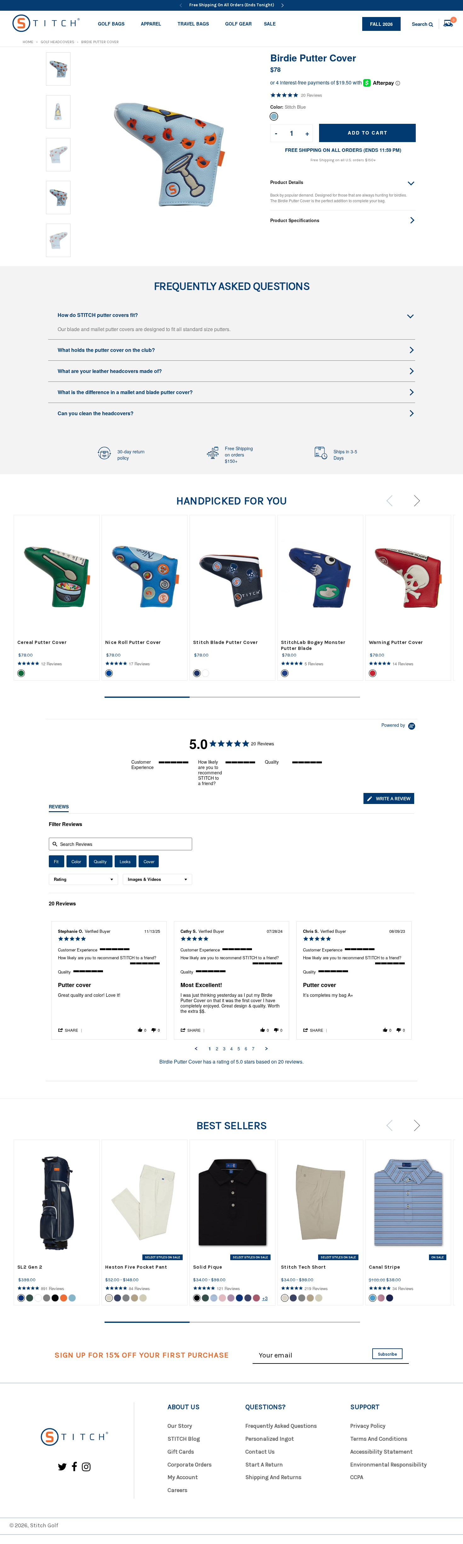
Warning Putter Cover (396, 642)
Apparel (151, 23)
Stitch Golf (44, 1525)
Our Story (180, 1425)
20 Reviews (311, 95)
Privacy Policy (368, 1425)
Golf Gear (238, 23)
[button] (70, 1030)
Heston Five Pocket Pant (136, 1267)
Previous (391, 500)
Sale (270, 23)
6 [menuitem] (246, 1049)
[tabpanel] (57, 598)
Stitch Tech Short (303, 1267)
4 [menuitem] (231, 1049)
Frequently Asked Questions (281, 1425)
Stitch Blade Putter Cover (225, 642)
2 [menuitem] (217, 1049)
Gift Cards (181, 1451)
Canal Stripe (384, 1267)
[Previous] (181, 5)
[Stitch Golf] (74, 1437)
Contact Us (260, 1451)
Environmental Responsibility (388, 1464)
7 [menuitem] (253, 1049)
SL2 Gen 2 (30, 1267)
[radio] (56, 861)
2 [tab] (232, 697)
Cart (453, 20)
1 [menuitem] (210, 1049)
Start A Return (264, 1464)
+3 (265, 1298)
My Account (183, 1477)
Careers (177, 1490)
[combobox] (83, 879)
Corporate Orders (190, 1464)
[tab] (388, 798)
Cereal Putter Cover (42, 642)
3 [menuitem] (224, 1049)
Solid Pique (207, 1267)
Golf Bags (111, 23)
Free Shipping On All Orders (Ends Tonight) (231, 5)
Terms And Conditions (378, 1438)
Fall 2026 (381, 24)
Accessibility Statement (381, 1451)
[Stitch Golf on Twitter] (62, 1467)
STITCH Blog (184, 1438)
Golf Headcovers (57, 42)
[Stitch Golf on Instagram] (86, 1467)
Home (28, 42)
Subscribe (387, 1354)
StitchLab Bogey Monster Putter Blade (313, 645)
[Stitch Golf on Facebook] (74, 1467)
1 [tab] (147, 697)
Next (414, 500)
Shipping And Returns (273, 1477)
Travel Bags (193, 23)
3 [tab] (317, 697)
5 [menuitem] (238, 1049)
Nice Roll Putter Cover (133, 642)
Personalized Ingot (269, 1438)
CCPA (356, 1477)
